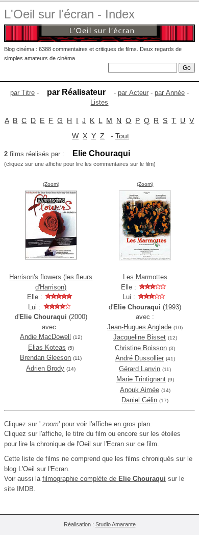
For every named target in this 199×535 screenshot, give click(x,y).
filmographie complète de (104, 478)
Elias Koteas (47, 347)
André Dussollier (139, 358)
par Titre (22, 92)
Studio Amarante (115, 524)
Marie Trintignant (141, 379)
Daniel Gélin (139, 400)
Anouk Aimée (139, 390)
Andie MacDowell (45, 337)
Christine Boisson (141, 348)
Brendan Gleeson (45, 357)
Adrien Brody (45, 368)
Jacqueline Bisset (139, 337)
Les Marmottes (145, 277)
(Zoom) (51, 184)
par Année (170, 92)
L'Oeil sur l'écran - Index (69, 14)
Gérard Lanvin (139, 369)
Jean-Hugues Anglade (139, 327)
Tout (122, 136)
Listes (99, 102)
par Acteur (133, 92)
